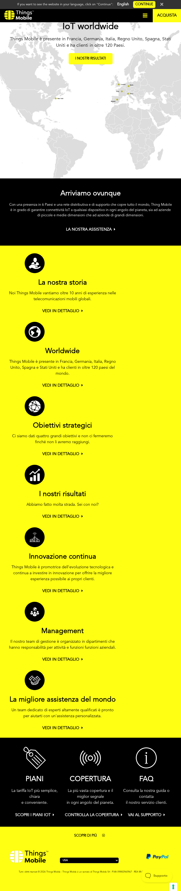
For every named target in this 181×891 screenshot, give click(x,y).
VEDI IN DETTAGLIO (60, 311)
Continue (144, 4)
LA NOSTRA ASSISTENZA (89, 230)
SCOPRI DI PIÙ (86, 835)
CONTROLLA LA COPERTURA (92, 815)
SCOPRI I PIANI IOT (33, 815)
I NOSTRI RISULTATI (90, 58)
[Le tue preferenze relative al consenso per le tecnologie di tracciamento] (173, 887)
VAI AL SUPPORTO (144, 815)
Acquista (167, 15)
